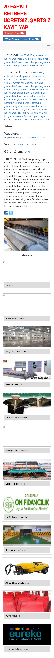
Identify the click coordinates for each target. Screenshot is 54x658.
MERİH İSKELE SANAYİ (15, 318)
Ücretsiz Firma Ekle (15, 33)
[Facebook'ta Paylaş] (6, 212)
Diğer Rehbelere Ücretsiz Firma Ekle (23, 39)
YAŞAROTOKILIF (12, 616)
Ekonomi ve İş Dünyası (25, 144)
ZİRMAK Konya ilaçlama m (17, 583)
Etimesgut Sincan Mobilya (16, 450)
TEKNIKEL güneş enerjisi (16, 516)
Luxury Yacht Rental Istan (16, 649)
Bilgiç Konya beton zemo (16, 351)
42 (15, 126)
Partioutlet (9, 285)
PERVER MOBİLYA (13, 384)
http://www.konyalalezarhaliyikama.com (24, 137)
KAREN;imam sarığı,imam (16, 417)
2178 (27, 151)
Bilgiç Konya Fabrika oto (16, 549)
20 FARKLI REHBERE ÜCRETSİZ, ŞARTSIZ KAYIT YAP (27, 17)
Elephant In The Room (15, 483)
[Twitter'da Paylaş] (11, 212)
